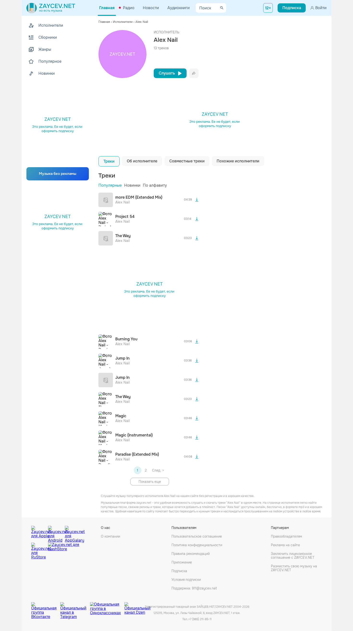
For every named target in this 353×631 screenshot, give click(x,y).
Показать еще (150, 481)
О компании (110, 536)
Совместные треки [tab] (187, 161)
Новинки (132, 185)
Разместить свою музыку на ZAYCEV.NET (294, 568)
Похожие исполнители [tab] (238, 161)
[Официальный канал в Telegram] (75, 607)
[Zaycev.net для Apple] (38, 533)
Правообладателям (286, 536)
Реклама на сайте (285, 545)
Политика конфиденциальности (196, 545)
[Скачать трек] (197, 200)
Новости (151, 7)
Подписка (179, 571)
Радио (128, 7)
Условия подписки (186, 580)
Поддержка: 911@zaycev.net (194, 588)
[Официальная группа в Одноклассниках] (107, 607)
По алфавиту (155, 185)
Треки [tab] (109, 161)
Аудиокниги (178, 7)
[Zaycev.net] (50, 8)
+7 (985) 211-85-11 (200, 619)
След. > (158, 470)
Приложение (181, 562)
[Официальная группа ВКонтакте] (45, 607)
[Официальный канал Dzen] (137, 607)
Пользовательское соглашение (196, 536)
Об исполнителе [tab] (142, 161)
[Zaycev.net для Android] (55, 533)
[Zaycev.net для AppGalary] (72, 533)
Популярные (110, 185)
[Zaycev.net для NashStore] (63, 551)
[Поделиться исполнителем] (194, 73)
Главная (107, 7)
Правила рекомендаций (190, 554)
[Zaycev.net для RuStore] (38, 551)
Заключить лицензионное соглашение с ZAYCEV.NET (292, 555)
